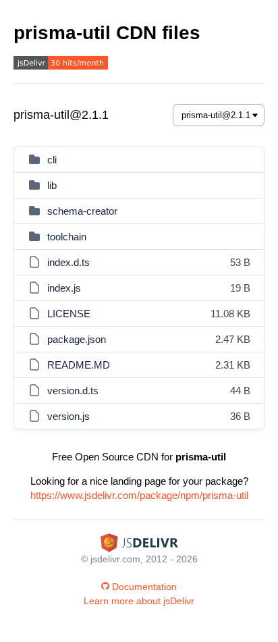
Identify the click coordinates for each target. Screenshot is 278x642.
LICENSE (68, 313)
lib (52, 185)
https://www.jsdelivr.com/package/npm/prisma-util (139, 495)
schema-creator (82, 211)
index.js (64, 288)
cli (52, 159)
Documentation (144, 586)
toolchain (66, 236)
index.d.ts (68, 262)
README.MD (78, 365)
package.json (76, 339)
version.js (68, 416)
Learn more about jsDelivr (139, 600)
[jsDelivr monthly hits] (60, 64)
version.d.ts (73, 390)
